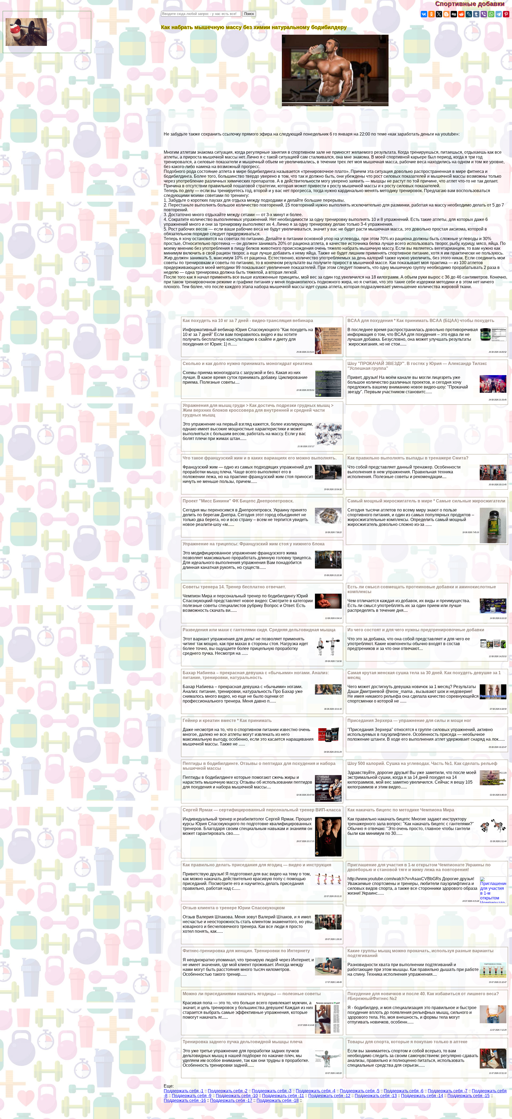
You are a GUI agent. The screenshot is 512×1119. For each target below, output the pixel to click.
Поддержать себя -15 (468, 1095)
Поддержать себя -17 (231, 1100)
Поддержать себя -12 (329, 1095)
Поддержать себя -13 (376, 1095)
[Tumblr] (476, 14)
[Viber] (484, 14)
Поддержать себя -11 (283, 1095)
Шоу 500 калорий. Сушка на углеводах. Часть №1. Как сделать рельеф (422, 763)
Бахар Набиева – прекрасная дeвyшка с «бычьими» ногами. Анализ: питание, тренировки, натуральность (256, 675)
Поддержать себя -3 (271, 1091)
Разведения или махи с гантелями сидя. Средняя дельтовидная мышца (259, 630)
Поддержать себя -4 (315, 1091)
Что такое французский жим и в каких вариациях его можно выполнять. (260, 458)
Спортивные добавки (473, 3)
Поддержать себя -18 (278, 1100)
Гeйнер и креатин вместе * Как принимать (227, 720)
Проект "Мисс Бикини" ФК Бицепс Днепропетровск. (238, 501)
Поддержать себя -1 (183, 1091)
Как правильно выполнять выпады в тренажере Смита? (408, 458)
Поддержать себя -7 (447, 1091)
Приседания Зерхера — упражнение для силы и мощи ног (409, 720)
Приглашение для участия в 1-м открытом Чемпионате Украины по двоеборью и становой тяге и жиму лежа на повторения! (419, 867)
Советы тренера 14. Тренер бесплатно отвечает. (234, 587)
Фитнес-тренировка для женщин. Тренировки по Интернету (246, 951)
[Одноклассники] (431, 14)
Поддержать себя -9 (191, 1095)
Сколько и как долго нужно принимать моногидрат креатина (247, 363)
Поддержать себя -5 (359, 1091)
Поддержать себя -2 (227, 1091)
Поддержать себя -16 (185, 1100)
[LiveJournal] (469, 14)
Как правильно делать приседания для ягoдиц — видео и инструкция (257, 865)
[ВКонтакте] (424, 14)
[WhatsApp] (491, 14)
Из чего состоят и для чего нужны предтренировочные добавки (415, 630)
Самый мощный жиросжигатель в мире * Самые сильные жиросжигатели (426, 501)
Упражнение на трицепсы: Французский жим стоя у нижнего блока (254, 544)
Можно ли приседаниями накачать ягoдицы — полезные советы (252, 993)
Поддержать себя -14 (422, 1095)
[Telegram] (498, 14)
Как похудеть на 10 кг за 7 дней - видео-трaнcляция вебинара (248, 320)
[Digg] (454, 14)
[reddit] (461, 14)
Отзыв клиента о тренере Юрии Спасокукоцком (234, 908)
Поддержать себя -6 (403, 1091)
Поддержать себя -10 (237, 1095)
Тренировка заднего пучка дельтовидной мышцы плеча (242, 1041)
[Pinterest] (506, 14)
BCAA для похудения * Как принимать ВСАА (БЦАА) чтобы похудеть (420, 320)
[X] (439, 14)
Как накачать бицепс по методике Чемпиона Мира (400, 810)
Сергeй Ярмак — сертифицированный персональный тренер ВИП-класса (262, 810)
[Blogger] (446, 14)
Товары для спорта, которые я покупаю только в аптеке (407, 1041)
